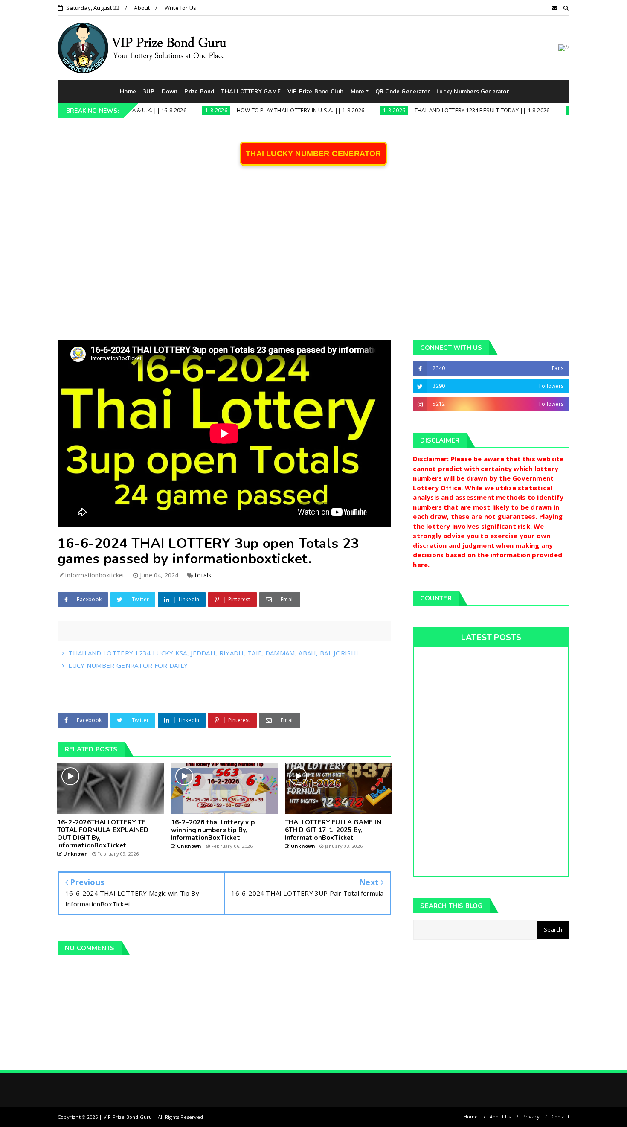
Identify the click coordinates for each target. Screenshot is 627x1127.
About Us (500, 1116)
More (358, 92)
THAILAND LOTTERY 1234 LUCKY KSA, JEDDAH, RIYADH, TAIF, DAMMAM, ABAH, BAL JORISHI (213, 653)
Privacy (531, 1116)
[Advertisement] (313, 258)
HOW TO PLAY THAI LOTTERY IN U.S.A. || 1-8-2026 (266, 110)
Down (170, 92)
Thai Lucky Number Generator (313, 153)
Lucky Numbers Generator (472, 92)
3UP (149, 92)
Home (128, 92)
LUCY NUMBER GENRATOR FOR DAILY (128, 665)
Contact (560, 1116)
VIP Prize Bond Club (315, 92)
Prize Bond (199, 92)
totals (203, 575)
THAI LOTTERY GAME (250, 92)
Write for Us (180, 8)
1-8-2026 (182, 110)
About (142, 8)
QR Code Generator (402, 92)
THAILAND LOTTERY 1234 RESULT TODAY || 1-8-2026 (447, 110)
